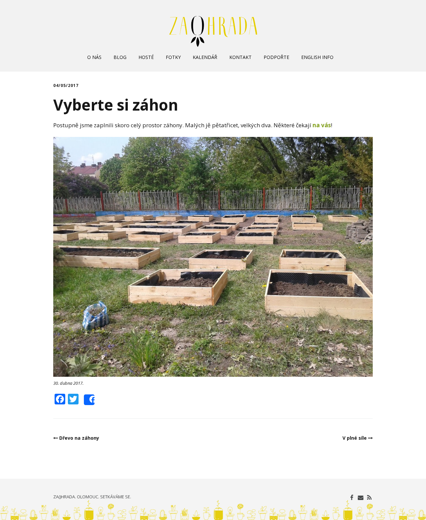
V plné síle (354, 438)
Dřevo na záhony (79, 438)
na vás (322, 125)
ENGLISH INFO (317, 57)
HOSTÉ (146, 57)
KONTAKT (240, 57)
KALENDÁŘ (205, 57)
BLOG (119, 57)
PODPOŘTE (276, 57)
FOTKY (173, 57)
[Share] (89, 399)
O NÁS (94, 57)
